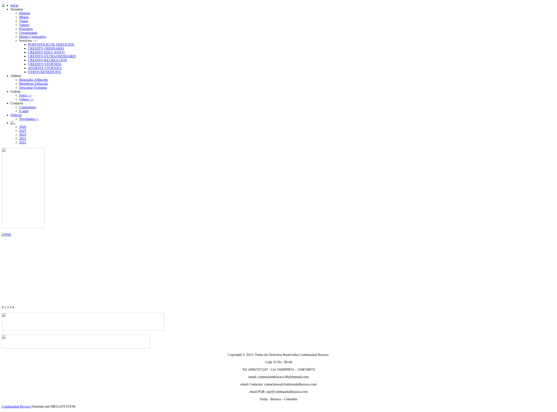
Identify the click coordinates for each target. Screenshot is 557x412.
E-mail (23, 111)
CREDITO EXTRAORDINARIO (52, 56)
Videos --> (26, 99)
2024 (22, 134)
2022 (22, 142)
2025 (22, 130)
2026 (22, 127)
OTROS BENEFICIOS (44, 72)
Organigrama (28, 33)
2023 (22, 138)
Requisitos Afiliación (33, 80)
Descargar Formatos (33, 87)
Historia (24, 13)
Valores (24, 25)
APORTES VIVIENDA (45, 68)
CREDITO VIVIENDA (45, 64)
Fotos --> (25, 95)
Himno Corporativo (32, 37)
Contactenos (27, 107)
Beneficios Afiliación (33, 83)
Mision (24, 17)
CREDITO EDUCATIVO (46, 52)
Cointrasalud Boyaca (16, 406)
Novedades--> (29, 119)
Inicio (14, 5)
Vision (23, 21)
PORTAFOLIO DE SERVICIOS (51, 44)
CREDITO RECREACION (47, 60)
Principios (26, 29)
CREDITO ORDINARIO (46, 48)
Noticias (16, 115)
